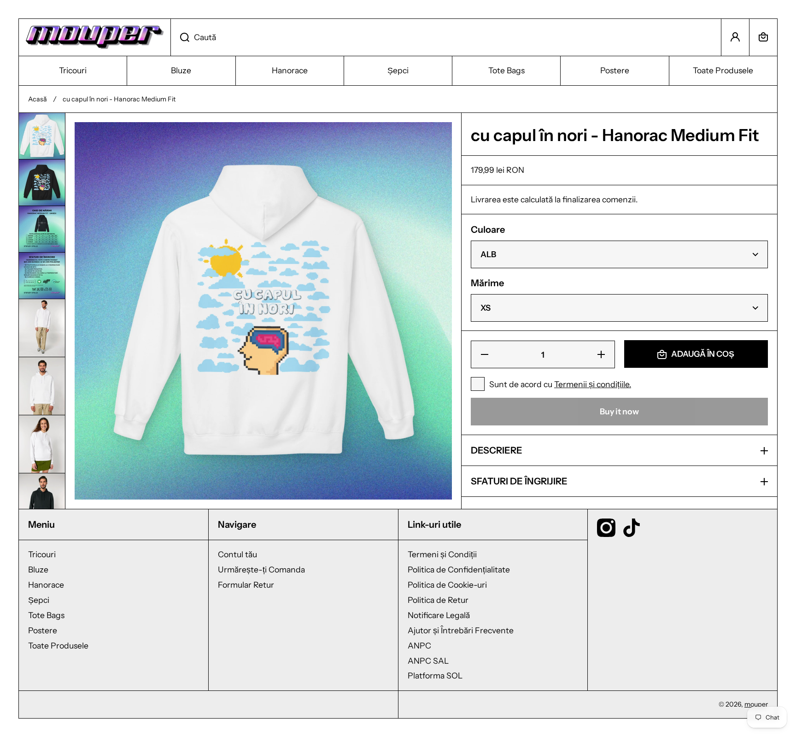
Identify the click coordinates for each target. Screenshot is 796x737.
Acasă (37, 99)
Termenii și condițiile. (592, 384)
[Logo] (94, 37)
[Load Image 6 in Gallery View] (42, 386)
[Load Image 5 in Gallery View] (42, 328)
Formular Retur (246, 585)
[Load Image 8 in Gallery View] (42, 502)
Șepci (38, 600)
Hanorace (46, 585)
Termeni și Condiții (442, 554)
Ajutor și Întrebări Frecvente (461, 630)
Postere (42, 630)
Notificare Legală (439, 615)
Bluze (38, 569)
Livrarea (486, 199)
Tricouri (42, 554)
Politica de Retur (438, 600)
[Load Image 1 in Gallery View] (42, 136)
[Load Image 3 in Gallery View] (42, 229)
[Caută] (179, 37)
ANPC (419, 645)
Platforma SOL (435, 675)
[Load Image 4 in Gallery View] (42, 276)
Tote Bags (46, 615)
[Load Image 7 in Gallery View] (42, 444)
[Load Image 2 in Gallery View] (42, 182)
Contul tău (237, 554)
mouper (756, 704)
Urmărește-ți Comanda (261, 569)
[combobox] (445, 37)
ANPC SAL (428, 661)
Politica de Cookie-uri (447, 585)
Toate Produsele (58, 645)
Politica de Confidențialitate (459, 569)
